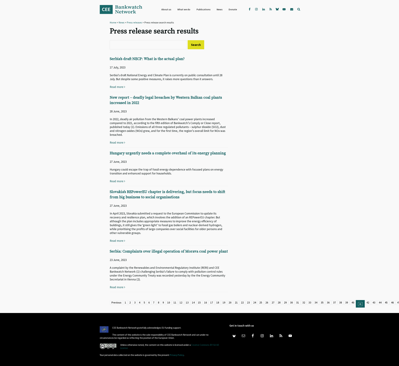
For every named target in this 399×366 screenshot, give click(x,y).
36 (328, 302)
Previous (116, 302)
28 (279, 302)
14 (193, 302)
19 (224, 302)
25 (260, 302)
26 (266, 302)
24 (254, 302)
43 (374, 302)
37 (334, 302)
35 (322, 302)
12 (181, 302)
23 (248, 302)
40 (352, 302)
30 (291, 302)
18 (217, 302)
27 (273, 302)
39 (346, 302)
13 (187, 302)
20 (230, 302)
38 (340, 302)
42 (367, 302)
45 (386, 302)
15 (199, 302)
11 (174, 302)
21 (236, 302)
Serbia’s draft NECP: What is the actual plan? (147, 59)
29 (285, 302)
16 (205, 302)
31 (297, 302)
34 (316, 302)
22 (242, 302)
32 (303, 302)
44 (380, 302)
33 (309, 302)
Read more (117, 87)
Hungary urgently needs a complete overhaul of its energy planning (168, 153)
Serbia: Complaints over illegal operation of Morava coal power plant (169, 251)
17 (211, 302)
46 (392, 302)
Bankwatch (123, 9)
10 (168, 302)
